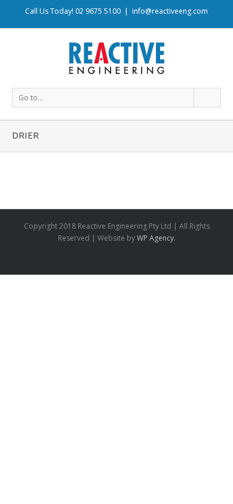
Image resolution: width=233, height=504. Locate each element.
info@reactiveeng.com (170, 11)
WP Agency (155, 238)
